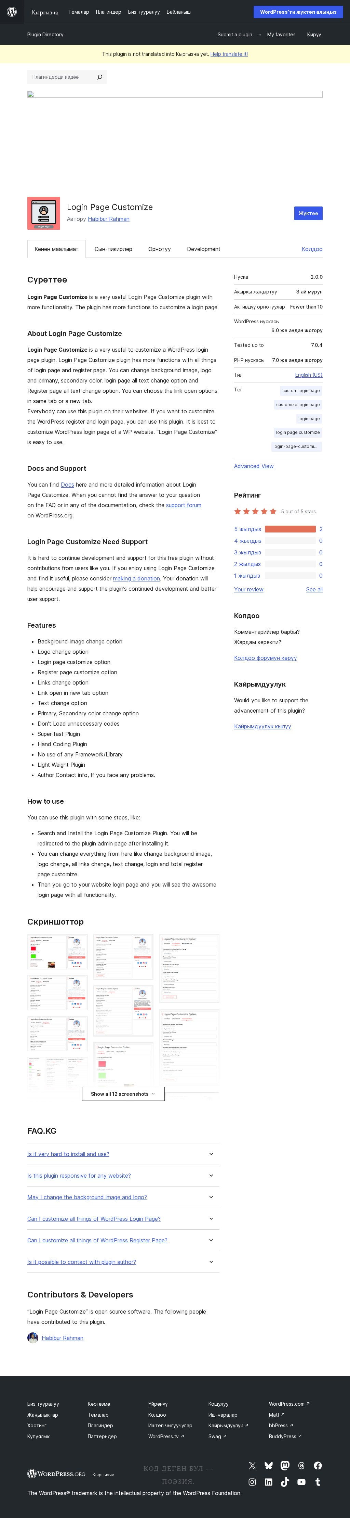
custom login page (301, 390)
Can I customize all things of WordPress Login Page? (94, 1219)
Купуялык (38, 1436)
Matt (277, 1415)
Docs (67, 484)
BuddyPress (285, 1436)
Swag (217, 1436)
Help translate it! (229, 54)
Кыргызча (104, 1474)
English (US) (309, 375)
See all (314, 589)
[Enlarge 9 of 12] (210, 943)
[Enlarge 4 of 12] (78, 1066)
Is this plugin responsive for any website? (79, 1175)
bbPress (281, 1425)
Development (203, 249)
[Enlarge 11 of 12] (210, 1100)
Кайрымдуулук (228, 1425)
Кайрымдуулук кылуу (262, 726)
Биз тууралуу (43, 1404)
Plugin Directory (45, 34)
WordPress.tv (166, 1436)
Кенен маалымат (57, 249)
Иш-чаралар (223, 1415)
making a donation (136, 578)
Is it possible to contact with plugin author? (81, 1262)
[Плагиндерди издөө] (100, 77)
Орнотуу (159, 249)
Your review (249, 589)
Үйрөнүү (157, 1404)
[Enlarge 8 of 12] (144, 1051)
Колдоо (312, 249)
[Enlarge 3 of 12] (78, 1024)
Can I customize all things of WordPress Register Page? (97, 1240)
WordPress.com (289, 1404)
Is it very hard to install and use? (68, 1154)
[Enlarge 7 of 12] (144, 994)
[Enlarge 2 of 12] (78, 984)
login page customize (298, 432)
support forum (183, 505)
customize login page (298, 404)
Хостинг (36, 1425)
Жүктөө (308, 213)
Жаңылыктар (42, 1415)
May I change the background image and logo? (87, 1197)
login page (309, 418)
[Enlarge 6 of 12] (144, 943)
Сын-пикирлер (113, 249)
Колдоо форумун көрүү (265, 657)
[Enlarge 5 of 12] (78, 1107)
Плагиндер (100, 1425)
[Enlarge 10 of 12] (210, 1018)
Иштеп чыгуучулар (170, 1425)
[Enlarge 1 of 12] (78, 943)
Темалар (98, 1415)
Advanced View (254, 466)
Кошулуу (218, 1404)
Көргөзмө (99, 1404)
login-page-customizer (297, 446)
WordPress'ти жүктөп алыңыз (298, 12)
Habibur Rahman (109, 218)
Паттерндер (102, 1436)
